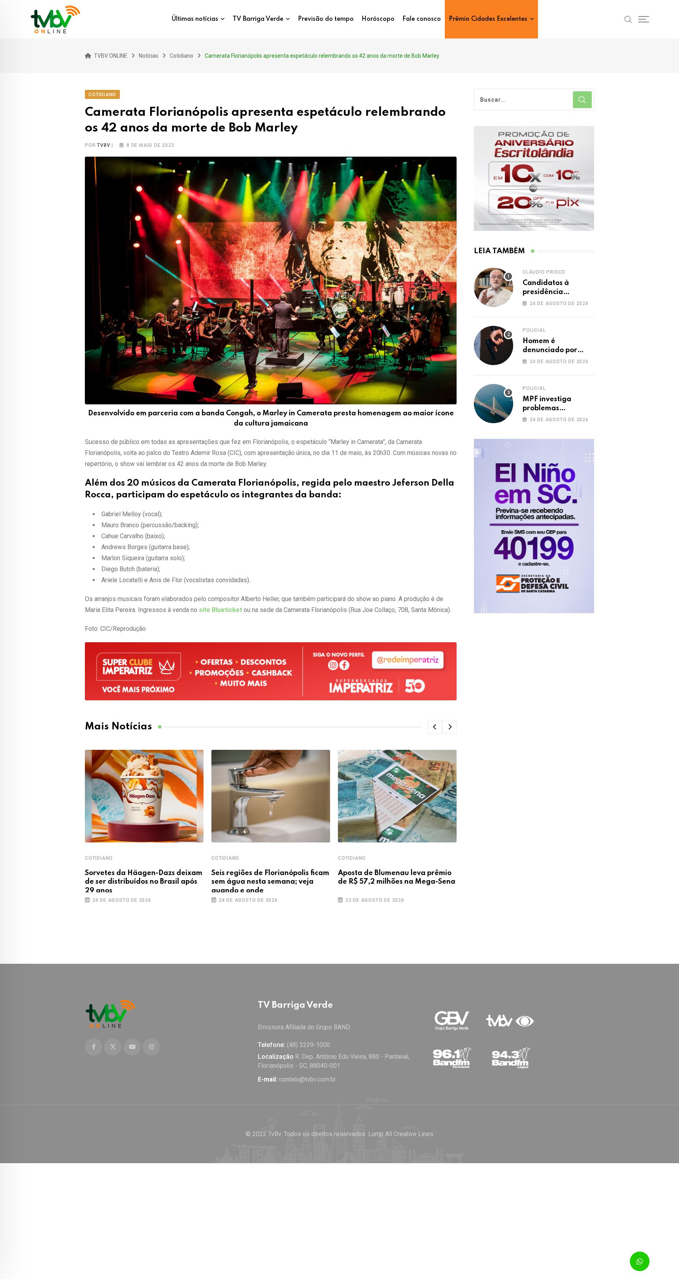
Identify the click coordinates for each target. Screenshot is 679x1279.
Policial (534, 330)
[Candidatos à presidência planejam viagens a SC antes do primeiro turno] (493, 287)
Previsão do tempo (326, 19)
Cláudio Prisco (544, 272)
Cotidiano (99, 858)
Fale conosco (421, 19)
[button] (435, 727)
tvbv (103, 145)
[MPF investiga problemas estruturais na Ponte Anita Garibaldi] (493, 403)
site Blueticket (220, 610)
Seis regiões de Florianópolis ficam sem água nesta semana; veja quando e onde (270, 882)
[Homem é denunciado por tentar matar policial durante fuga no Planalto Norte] (493, 345)
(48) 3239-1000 (308, 1045)
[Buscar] (628, 19)
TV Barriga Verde (258, 19)
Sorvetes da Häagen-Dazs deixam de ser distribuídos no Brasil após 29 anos (143, 882)
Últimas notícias (195, 19)
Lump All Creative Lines (400, 1134)
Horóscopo (378, 19)
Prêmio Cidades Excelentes (488, 19)
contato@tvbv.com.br (307, 1079)
